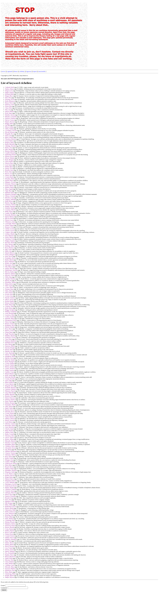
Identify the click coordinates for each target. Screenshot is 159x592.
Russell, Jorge (9, 498)
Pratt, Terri (8, 541)
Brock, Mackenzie (10, 556)
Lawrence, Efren (10, 315)
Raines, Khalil (9, 508)
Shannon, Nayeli (10, 391)
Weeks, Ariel (8, 175)
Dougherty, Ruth (10, 356)
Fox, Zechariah (9, 553)
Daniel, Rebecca (10, 253)
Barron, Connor (9, 330)
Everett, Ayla (9, 294)
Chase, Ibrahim (9, 562)
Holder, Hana (9, 166)
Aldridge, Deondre (10, 146)
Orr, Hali (7, 125)
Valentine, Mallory (10, 455)
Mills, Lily (8, 251)
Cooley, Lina (9, 296)
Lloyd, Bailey (9, 141)
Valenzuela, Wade (10, 510)
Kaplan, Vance (9, 555)
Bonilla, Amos (9, 170)
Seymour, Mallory (10, 568)
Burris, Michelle (10, 144)
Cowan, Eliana (9, 413)
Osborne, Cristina (10, 424)
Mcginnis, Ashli (9, 472)
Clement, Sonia (9, 491)
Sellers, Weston (9, 543)
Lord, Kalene (9, 422)
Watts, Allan (8, 291)
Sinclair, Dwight (10, 348)
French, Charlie (9, 365)
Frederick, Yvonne (10, 337)
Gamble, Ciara (9, 372)
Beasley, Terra (9, 396)
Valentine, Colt (9, 239)
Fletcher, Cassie (9, 443)
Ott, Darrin (8, 449)
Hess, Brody (8, 344)
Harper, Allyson (9, 577)
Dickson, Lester (9, 104)
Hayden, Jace (9, 351)
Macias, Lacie (9, 358)
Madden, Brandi (10, 336)
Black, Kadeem (9, 382)
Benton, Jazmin (9, 323)
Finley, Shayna (9, 237)
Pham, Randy (9, 430)
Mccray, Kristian (10, 132)
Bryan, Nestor (9, 103)
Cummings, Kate (10, 520)
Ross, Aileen (8, 456)
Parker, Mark (9, 517)
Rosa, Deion (8, 329)
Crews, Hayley (9, 384)
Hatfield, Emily (9, 192)
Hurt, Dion (8, 97)
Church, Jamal (9, 429)
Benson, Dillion (9, 151)
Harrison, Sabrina (10, 273)
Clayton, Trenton (10, 453)
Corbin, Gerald (9, 317)
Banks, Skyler (9, 260)
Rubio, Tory (8, 147)
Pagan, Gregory (9, 92)
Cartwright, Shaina (10, 223)
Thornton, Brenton (10, 139)
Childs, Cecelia (9, 229)
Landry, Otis (8, 213)
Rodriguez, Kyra (10, 325)
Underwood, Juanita (11, 463)
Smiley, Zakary (9, 89)
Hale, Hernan (9, 149)
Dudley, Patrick (9, 531)
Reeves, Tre (8, 173)
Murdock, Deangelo (11, 194)
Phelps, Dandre (9, 487)
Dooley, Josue (9, 549)
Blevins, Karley (9, 272)
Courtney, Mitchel (10, 210)
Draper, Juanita (9, 370)
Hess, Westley (9, 244)
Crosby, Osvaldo (10, 379)
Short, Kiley (8, 465)
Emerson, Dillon (10, 346)
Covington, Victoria (11, 130)
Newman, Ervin (9, 99)
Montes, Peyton (9, 156)
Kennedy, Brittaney (11, 215)
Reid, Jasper (8, 113)
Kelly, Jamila (9, 375)
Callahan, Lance (10, 565)
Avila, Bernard (9, 313)
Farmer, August (9, 225)
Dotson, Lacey (9, 220)
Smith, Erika (8, 558)
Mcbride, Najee (9, 318)
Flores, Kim (8, 106)
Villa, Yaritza (9, 406)
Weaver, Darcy (9, 163)
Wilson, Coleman (10, 196)
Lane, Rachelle (9, 427)
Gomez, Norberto (10, 368)
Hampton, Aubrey (10, 524)
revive (3, 71)
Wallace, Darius (9, 418)
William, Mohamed (10, 451)
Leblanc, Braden (10, 234)
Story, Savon (9, 256)
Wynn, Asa (8, 135)
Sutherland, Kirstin (10, 154)
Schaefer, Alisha (9, 208)
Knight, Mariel (9, 575)
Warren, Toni (9, 355)
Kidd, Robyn (9, 201)
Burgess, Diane (9, 142)
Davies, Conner (9, 120)
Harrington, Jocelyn (11, 484)
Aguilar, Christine (10, 279)
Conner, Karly (9, 177)
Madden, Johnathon (11, 539)
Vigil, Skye (8, 191)
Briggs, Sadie (9, 123)
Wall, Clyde (8, 286)
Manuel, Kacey (9, 479)
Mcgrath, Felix (9, 386)
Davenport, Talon (10, 265)
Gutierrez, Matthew (10, 389)
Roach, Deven (9, 467)
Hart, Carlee (8, 249)
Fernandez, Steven (10, 258)
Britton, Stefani (9, 367)
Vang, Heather (9, 415)
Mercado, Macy (9, 567)
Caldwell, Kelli (9, 87)
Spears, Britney (9, 216)
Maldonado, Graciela (11, 270)
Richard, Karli (9, 94)
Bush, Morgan (9, 160)
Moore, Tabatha (9, 158)
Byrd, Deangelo (9, 361)
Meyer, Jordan (9, 127)
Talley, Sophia (9, 129)
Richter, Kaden (9, 301)
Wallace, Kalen (9, 468)
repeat (35, 71)
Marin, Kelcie (9, 284)
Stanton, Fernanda (10, 496)
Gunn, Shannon (9, 513)
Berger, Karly (9, 477)
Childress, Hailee (10, 446)
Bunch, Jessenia (9, 420)
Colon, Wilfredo (10, 482)
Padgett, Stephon (10, 241)
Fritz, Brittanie (9, 235)
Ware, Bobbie (9, 563)
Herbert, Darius (9, 187)
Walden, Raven (9, 537)
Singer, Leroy (9, 91)
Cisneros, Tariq (9, 306)
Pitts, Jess (8, 110)
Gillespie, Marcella (10, 493)
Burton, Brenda (9, 527)
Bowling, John (9, 515)
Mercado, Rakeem (10, 441)
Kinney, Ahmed (9, 303)
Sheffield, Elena (9, 342)
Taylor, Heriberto (10, 417)
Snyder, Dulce (9, 180)
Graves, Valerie (9, 437)
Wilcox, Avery (9, 299)
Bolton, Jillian (9, 439)
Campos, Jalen (9, 232)
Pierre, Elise (8, 172)
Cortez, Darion (9, 287)
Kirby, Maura (9, 304)
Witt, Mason (8, 267)
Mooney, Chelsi (9, 275)
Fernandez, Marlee (10, 405)
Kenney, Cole (9, 227)
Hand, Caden (9, 408)
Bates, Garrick (9, 137)
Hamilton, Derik (10, 501)
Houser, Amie (9, 349)
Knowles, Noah (9, 242)
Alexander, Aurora (10, 448)
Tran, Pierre (8, 339)
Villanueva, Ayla (10, 222)
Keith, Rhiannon (10, 101)
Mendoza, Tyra (9, 198)
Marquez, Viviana (10, 182)
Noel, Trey (8, 499)
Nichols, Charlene (10, 118)
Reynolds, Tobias (10, 425)
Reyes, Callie (9, 532)
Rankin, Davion (9, 475)
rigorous (28, 71)
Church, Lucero (9, 230)
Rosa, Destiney (9, 248)
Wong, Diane (9, 332)
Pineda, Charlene (10, 298)
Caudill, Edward (10, 153)
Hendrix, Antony (10, 115)
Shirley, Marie (9, 544)
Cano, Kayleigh (9, 353)
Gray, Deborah (9, 392)
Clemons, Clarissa (10, 204)
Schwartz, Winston (10, 184)
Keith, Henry (9, 308)
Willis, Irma (8, 277)
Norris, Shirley (9, 185)
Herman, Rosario (10, 522)
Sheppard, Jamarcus (11, 480)
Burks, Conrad (9, 434)
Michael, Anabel (10, 360)
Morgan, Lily (9, 460)
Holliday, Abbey (10, 246)
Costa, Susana (9, 529)
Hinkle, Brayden (10, 394)
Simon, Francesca (10, 398)
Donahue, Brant (9, 179)
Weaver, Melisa (9, 111)
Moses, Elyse (9, 494)
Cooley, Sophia (9, 363)
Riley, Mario (9, 572)
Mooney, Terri (9, 560)
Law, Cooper (9, 548)
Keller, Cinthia (9, 458)
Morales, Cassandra (11, 116)
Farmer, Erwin (9, 534)
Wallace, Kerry (9, 432)
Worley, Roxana (9, 268)
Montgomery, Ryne (10, 320)
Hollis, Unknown (10, 512)
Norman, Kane (9, 289)
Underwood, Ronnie (11, 486)
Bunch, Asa (8, 280)
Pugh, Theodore (9, 334)
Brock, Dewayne (10, 546)
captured (9, 71)
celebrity (22, 71)
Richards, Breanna (10, 387)
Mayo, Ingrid (9, 189)
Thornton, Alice (9, 436)
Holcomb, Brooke (10, 377)
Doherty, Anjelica (10, 399)
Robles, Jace (8, 263)
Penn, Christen (9, 401)
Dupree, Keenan (9, 122)
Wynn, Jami (8, 322)
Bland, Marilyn (9, 374)
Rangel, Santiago (10, 206)
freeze (16, 71)
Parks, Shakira (9, 518)
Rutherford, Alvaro (10, 506)
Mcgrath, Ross (9, 134)
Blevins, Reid (9, 218)
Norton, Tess (8, 168)
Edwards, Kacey (9, 411)
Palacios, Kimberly (10, 341)
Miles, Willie (9, 505)
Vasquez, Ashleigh (10, 199)
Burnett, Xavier (9, 410)
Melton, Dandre (9, 327)
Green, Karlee (9, 161)
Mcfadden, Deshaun (11, 470)
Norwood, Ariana (10, 525)
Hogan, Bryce (9, 96)
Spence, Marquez (10, 551)
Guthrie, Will (9, 461)
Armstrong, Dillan (10, 574)
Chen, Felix (8, 108)
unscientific (42, 71)
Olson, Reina (9, 292)
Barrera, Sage (9, 203)
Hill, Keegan (9, 503)
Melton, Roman (9, 403)
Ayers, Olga (8, 380)
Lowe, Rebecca (9, 474)
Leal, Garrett (8, 165)
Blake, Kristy (9, 211)
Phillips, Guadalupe (11, 311)
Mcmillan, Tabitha (10, 282)
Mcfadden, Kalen (10, 444)
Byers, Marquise (10, 261)
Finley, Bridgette (10, 254)
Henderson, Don (10, 570)
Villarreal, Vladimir (10, 489)
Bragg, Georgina (10, 310)
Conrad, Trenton (10, 536)
